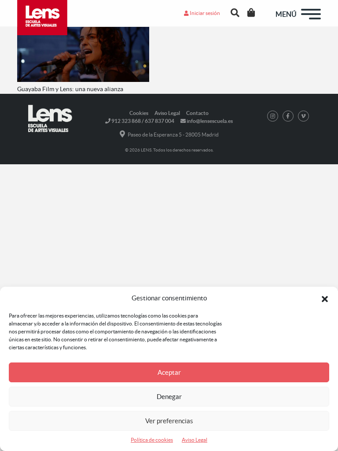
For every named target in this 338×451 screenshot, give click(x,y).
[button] (324, 298)
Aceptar (169, 372)
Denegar (169, 396)
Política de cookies (152, 440)
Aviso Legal (194, 440)
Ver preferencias (169, 421)
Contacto (197, 113)
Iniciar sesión (204, 13)
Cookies (138, 113)
